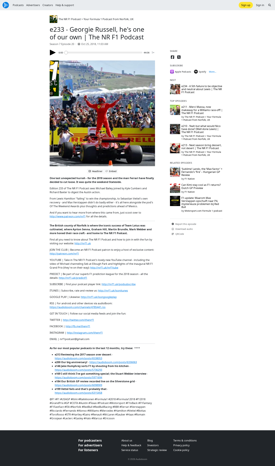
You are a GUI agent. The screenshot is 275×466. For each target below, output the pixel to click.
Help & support (65, 5)
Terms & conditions (185, 440)
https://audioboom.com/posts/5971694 (78, 377)
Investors (153, 445)
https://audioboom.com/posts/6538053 (78, 358)
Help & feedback (131, 445)
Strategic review (157, 450)
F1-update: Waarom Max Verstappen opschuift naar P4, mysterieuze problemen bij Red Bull (200, 202)
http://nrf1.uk (82, 243)
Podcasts (18, 5)
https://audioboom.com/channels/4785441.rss (78, 307)
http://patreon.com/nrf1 (64, 253)
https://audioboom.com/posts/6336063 (113, 362)
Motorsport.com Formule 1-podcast (203, 210)
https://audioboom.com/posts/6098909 (78, 385)
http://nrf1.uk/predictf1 (73, 278)
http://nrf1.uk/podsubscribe (119, 284)
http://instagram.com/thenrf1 (85, 332)
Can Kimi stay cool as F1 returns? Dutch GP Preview (201, 186)
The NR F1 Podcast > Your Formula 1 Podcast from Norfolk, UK (96, 19)
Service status (129, 450)
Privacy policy (181, 445)
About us (126, 440)
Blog (150, 440)
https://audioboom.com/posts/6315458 (78, 393)
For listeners (88, 450)
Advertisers (33, 5)
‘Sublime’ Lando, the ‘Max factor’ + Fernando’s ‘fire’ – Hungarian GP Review (201, 172)
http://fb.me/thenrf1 (78, 326)
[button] (269, 5)
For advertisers (90, 445)
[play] (53, 52)
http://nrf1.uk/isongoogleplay (99, 297)
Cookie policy (181, 450)
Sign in (260, 5)
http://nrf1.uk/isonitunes (113, 290)
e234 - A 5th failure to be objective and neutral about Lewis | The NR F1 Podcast (201, 89)
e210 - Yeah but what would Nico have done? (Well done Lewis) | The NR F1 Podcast (201, 129)
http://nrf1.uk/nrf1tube (104, 267)
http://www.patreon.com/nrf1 (68, 216)
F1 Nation (190, 178)
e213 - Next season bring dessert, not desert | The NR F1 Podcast (201, 146)
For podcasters (90, 440)
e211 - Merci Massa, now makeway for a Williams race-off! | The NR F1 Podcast (202, 110)
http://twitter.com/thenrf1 (78, 320)
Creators (47, 5)
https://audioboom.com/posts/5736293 (78, 370)
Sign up (245, 5)
